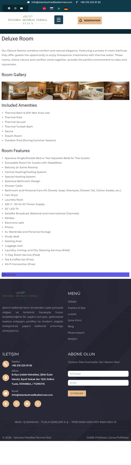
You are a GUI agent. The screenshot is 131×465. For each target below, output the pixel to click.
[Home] (27, 19)
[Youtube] (21, 8)
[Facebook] (9, 8)
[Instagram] (15, 8)
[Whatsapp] (38, 403)
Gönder (77, 393)
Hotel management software (24, 31)
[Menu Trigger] (58, 19)
